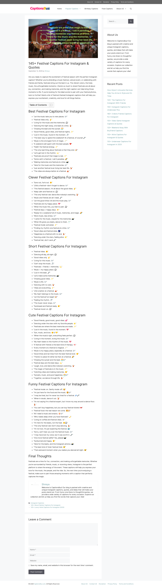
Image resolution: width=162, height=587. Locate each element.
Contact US (98, 2)
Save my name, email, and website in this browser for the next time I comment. (62, 565)
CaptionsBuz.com (40, 584)
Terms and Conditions (127, 2)
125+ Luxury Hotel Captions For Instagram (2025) (47, 507)
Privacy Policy (115, 2)
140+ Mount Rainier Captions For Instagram (45, 505)
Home (59, 9)
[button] (131, 9)
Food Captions (107, 9)
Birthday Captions (91, 9)
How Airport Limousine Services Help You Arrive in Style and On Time (120, 93)
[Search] (131, 21)
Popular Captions (71, 9)
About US (90, 2)
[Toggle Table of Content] (50, 105)
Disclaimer (106, 2)
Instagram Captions (37, 503)
